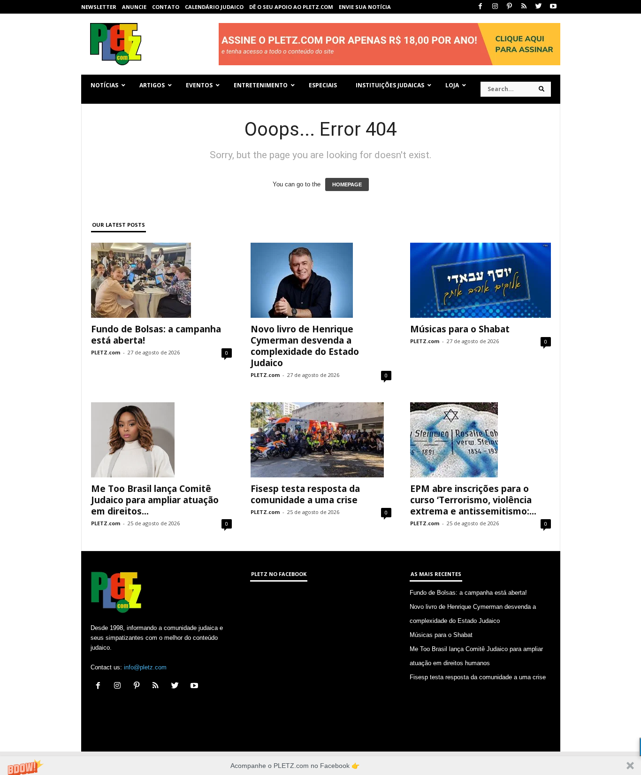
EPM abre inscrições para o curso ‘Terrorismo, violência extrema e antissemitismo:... (473, 500)
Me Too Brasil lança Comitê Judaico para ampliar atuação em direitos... (155, 500)
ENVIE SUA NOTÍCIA (365, 6)
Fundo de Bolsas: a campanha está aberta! (156, 334)
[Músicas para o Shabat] (480, 280)
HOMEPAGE (347, 184)
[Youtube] (553, 7)
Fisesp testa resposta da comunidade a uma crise (305, 494)
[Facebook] (480, 7)
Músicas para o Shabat (460, 329)
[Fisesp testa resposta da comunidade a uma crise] (321, 439)
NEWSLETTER (98, 6)
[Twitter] (538, 7)
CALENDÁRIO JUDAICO (214, 6)
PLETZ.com (105, 352)
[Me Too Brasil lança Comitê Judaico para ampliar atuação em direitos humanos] (161, 439)
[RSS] (524, 7)
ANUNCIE (134, 6)
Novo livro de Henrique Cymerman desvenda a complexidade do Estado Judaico (305, 346)
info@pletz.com (145, 667)
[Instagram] (495, 7)
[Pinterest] (509, 7)
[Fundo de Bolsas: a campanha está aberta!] (161, 280)
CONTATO (165, 6)
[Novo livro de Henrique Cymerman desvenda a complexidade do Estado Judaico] (321, 280)
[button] (320, 765)
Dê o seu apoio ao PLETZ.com (291, 6)
